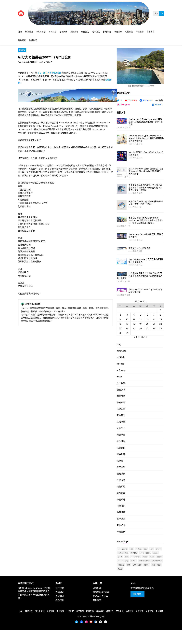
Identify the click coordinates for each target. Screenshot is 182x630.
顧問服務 (97, 588)
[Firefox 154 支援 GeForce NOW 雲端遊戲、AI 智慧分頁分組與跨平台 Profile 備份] (122, 121)
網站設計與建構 (100, 596)
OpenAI (120, 561)
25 (134, 328)
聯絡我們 (59, 600)
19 (140, 324)
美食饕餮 (121, 493)
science (120, 364)
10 (127, 319)
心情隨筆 (121, 422)
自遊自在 (22, 50)
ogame (159, 557)
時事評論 (121, 454)
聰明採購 (121, 499)
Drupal (158, 549)
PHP (126, 561)
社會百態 (121, 480)
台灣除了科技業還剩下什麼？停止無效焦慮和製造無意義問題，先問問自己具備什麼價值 (139, 276)
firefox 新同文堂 (131, 553)
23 (120, 328)
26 (140, 328)
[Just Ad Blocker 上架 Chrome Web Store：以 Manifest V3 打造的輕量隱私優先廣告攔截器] (122, 139)
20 (147, 324)
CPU (145, 549)
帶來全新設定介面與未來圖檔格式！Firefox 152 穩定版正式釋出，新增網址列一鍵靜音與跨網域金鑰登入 (146, 220)
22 (160, 324)
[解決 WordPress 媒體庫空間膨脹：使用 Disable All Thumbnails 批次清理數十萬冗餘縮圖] (122, 171)
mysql (145, 557)
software (121, 370)
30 (120, 333)
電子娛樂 (121, 525)
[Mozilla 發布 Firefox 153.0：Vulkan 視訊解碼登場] (122, 156)
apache (124, 549)
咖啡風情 (121, 396)
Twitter (133, 561)
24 (127, 328)
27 (147, 328)
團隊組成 (59, 592)
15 (160, 319)
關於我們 (59, 588)
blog (119, 344)
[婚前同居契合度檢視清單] (122, 249)
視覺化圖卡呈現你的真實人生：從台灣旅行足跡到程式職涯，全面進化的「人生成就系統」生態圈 (145, 187)
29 (160, 328)
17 (127, 324)
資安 (159, 565)
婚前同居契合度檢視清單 (139, 248)
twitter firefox (144, 561)
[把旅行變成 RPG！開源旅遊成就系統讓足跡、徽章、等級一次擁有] (122, 205)
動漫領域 (121, 389)
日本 (134, 565)
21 (154, 324)
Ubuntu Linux (157, 561)
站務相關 (121, 486)
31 (127, 333)
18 (134, 324)
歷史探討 (121, 467)
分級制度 (121, 565)
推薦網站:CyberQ (101, 592)
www (119, 376)
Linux (126, 557)
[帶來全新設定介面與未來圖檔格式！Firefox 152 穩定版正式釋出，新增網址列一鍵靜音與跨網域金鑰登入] (122, 220)
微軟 (128, 565)
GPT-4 (120, 557)
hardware (121, 351)
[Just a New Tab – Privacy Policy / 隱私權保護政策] (122, 290)
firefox (120, 553)
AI (118, 549)
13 (147, 319)
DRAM (151, 549)
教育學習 (121, 435)
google (155, 553)
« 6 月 (137, 337)
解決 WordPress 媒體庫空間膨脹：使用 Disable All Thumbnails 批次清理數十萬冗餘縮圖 (146, 171)
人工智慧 (121, 383)
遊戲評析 (121, 512)
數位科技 (121, 441)
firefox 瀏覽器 (145, 553)
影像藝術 (121, 415)
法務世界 (121, 473)
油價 (140, 565)
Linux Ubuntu (135, 557)
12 (140, 319)
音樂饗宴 (121, 532)
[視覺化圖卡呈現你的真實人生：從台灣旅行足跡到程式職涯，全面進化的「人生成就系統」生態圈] (122, 189)
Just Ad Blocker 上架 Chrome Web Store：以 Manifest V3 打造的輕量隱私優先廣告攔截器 (146, 138)
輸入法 (120, 569)
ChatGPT (139, 549)
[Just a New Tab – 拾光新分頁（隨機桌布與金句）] (122, 236)
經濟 (153, 565)
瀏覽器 (146, 565)
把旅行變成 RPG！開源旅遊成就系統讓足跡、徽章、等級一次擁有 (146, 202)
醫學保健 (121, 519)
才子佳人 (121, 428)
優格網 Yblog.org (97, 616)
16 (120, 324)
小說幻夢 (121, 409)
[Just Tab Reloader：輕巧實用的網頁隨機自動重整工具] (122, 261)
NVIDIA (152, 557)
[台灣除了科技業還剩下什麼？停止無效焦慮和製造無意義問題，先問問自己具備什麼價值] (122, 274)
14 (154, 319)
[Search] (161, 13)
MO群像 (120, 357)
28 (154, 328)
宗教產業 (121, 402)
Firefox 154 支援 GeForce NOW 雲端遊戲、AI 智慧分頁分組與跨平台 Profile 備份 (146, 122)
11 (134, 319)
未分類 (120, 461)
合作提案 (97, 600)
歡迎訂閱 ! (137, 594)
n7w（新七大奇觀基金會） (49, 73)
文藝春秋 (121, 448)
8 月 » (144, 337)
